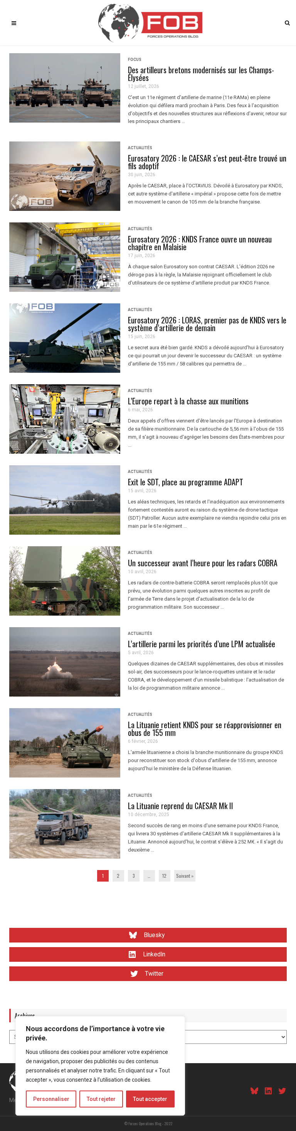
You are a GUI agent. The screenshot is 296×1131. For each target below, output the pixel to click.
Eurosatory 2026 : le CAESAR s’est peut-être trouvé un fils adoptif (207, 162)
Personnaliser (51, 1099)
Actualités (140, 148)
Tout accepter (150, 1099)
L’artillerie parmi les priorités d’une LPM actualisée (201, 644)
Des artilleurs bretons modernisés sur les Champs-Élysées (201, 73)
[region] (100, 1066)
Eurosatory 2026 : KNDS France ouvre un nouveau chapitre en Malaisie (200, 243)
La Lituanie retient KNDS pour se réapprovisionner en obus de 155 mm (204, 728)
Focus (134, 59)
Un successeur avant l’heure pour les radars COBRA (203, 563)
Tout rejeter (101, 1099)
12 (164, 875)
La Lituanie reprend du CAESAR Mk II (180, 806)
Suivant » (184, 875)
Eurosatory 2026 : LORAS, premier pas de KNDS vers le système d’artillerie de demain (207, 324)
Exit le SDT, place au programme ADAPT (185, 482)
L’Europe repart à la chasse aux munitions (188, 401)
